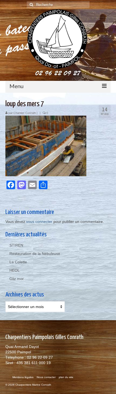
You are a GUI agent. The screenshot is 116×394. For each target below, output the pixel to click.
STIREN (16, 245)
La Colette (18, 262)
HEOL (14, 270)
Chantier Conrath (24, 113)
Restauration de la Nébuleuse (34, 253)
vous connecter (39, 221)
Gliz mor (16, 279)
